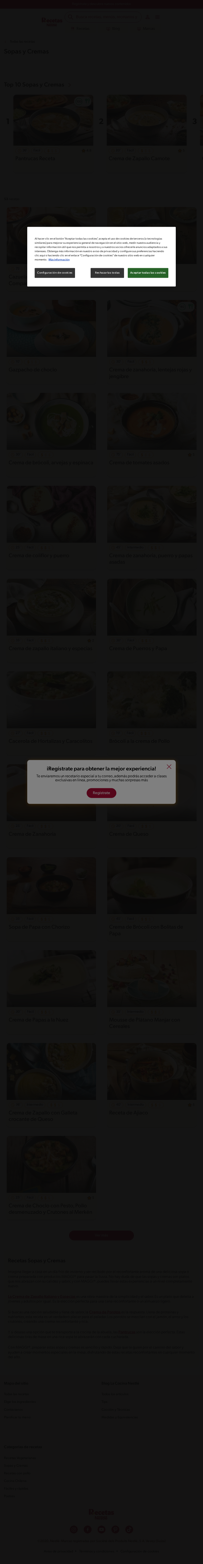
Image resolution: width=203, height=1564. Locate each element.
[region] (101, 256)
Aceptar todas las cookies (148, 272)
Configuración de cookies (55, 272)
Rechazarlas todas (107, 272)
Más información (59, 259)
